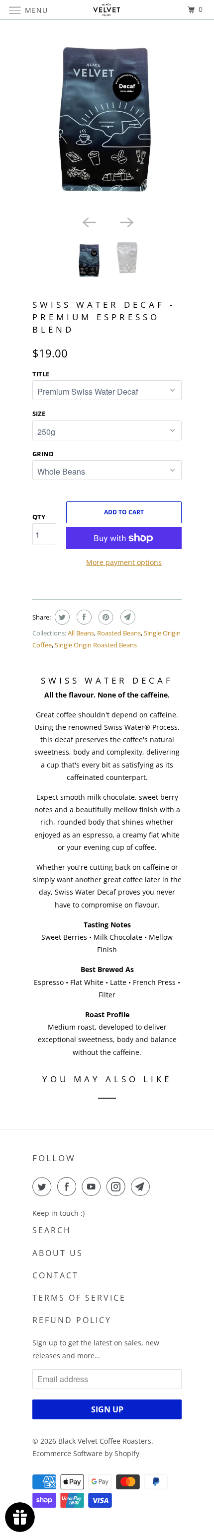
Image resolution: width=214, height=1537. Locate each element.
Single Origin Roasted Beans (96, 644)
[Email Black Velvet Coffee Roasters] (142, 1186)
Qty (38, 516)
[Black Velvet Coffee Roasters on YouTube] (93, 1186)
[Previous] (88, 221)
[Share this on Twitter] (61, 617)
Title (40, 373)
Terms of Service (79, 1297)
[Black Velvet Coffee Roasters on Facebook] (68, 1186)
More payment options (124, 562)
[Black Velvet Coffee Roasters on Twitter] (43, 1186)
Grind (43, 453)
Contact (55, 1275)
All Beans (81, 633)
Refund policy (71, 1320)
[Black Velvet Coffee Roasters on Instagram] (118, 1186)
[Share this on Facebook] (83, 617)
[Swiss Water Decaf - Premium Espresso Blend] (107, 120)
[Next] (126, 221)
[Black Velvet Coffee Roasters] (107, 9)
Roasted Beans (119, 633)
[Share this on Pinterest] (104, 617)
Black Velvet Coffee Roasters (104, 1441)
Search (51, 1230)
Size (38, 413)
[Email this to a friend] (126, 617)
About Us (57, 1253)
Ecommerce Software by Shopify (85, 1453)
